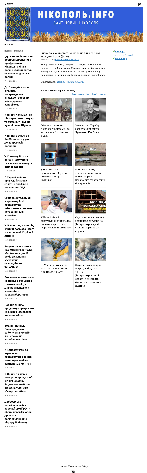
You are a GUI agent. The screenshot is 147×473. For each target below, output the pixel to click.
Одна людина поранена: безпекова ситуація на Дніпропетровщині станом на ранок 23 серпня (90, 224)
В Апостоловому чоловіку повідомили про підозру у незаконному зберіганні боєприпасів (90, 176)
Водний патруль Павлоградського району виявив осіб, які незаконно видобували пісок (17, 332)
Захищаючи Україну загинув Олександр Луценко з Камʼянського (90, 129)
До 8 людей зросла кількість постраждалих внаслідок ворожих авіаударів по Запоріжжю (16, 96)
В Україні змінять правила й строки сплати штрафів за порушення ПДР (16, 182)
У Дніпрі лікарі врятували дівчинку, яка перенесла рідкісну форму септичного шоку (56, 222)
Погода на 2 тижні (123, 55)
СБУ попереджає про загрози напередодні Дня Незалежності (54, 268)
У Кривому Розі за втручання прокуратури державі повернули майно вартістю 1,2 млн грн (18, 356)
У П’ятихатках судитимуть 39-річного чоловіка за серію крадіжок (55, 175)
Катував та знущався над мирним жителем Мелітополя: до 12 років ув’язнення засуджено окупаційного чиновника (18, 257)
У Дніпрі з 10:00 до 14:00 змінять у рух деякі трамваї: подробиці (16, 141)
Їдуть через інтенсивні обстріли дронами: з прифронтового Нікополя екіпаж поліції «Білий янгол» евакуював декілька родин (18, 67)
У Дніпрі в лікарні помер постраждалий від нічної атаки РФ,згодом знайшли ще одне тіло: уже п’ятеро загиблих (18, 383)
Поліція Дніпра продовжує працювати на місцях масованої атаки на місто (19, 310)
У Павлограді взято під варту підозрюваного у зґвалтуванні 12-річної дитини (19, 231)
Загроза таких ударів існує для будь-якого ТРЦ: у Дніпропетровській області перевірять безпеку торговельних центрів (88, 275)
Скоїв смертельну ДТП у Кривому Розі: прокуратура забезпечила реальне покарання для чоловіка (18, 206)
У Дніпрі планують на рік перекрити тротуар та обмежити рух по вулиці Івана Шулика (18, 120)
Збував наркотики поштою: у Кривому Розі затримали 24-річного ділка (55, 130)
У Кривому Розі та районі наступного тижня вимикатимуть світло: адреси (18, 161)
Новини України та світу (67, 60)
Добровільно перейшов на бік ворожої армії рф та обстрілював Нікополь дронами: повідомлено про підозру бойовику (18, 412)
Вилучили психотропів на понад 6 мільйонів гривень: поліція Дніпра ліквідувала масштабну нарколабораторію (19, 286)
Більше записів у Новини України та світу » (89, 94)
